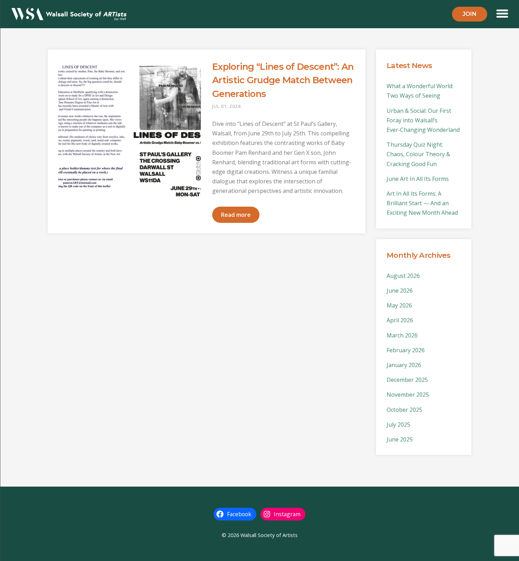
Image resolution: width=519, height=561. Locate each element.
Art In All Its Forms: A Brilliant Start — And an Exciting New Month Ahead (422, 203)
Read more (236, 215)
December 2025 (407, 380)
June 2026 (400, 290)
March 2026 (402, 335)
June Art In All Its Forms (418, 179)
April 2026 (400, 320)
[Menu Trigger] (502, 13)
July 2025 (398, 424)
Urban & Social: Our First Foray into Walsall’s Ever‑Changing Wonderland (423, 120)
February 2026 (406, 350)
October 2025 (404, 410)
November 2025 (408, 394)
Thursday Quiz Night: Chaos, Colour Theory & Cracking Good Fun (418, 154)
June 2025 (400, 439)
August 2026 (403, 276)
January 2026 (404, 365)
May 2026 (399, 305)
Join (470, 14)
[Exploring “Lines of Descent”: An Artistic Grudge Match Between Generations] (129, 131)
